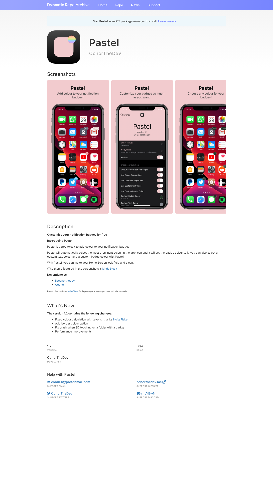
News (135, 5)
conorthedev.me (149, 382)
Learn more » (167, 21)
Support (154, 5)
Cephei (59, 284)
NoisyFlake (73, 291)
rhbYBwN (147, 393)
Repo (119, 5)
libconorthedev (65, 280)
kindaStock (109, 268)
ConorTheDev (61, 393)
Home (102, 5)
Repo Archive (68, 5)
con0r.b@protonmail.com (70, 382)
